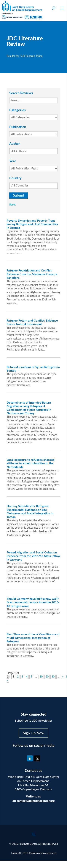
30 (53, 676)
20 (47, 676)
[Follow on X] (37, 758)
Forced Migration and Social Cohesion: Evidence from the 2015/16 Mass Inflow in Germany (33, 556)
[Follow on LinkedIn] (30, 758)
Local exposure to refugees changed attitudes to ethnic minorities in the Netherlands (31, 463)
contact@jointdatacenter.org (36, 800)
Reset (12, 204)
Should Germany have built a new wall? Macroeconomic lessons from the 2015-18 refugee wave (33, 602)
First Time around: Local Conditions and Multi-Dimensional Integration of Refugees (33, 638)
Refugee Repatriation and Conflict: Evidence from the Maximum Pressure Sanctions (32, 274)
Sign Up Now (33, 733)
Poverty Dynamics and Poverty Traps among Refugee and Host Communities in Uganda (32, 224)
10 (41, 676)
